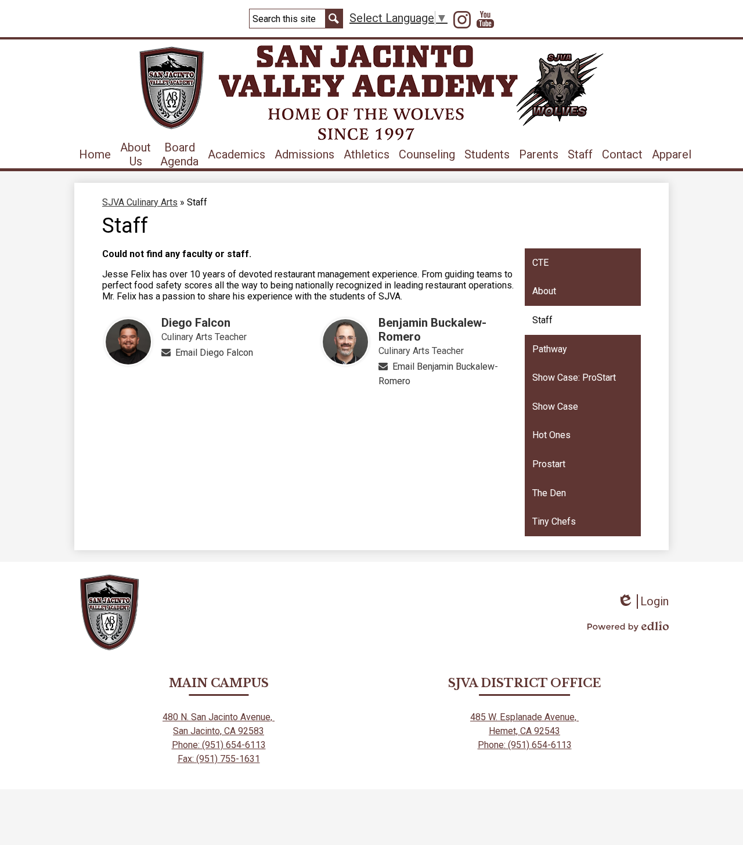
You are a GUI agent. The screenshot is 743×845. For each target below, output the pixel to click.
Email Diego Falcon (214, 352)
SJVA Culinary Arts (140, 202)
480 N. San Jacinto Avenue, (219, 717)
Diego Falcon (195, 323)
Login (643, 601)
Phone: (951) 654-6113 (219, 744)
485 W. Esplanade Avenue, (524, 717)
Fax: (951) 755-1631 (219, 758)
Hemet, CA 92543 (524, 730)
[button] (136, 154)
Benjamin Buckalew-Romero (432, 330)
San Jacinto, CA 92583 (218, 730)
